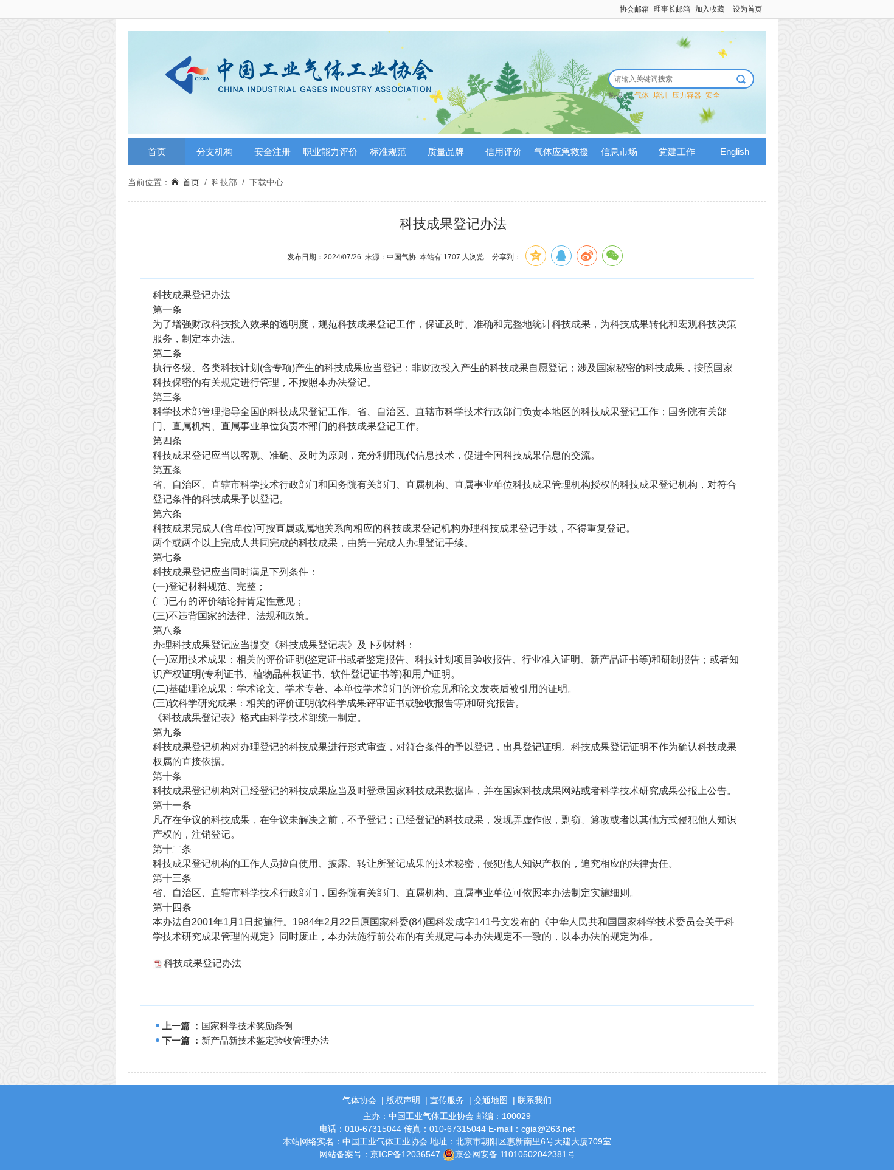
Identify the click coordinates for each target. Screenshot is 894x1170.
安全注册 (272, 151)
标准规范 (388, 151)
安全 (712, 95)
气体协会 (359, 1100)
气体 (641, 95)
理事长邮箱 (672, 9)
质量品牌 (446, 151)
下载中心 (266, 182)
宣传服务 (447, 1100)
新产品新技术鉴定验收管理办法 (265, 1040)
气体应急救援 (561, 151)
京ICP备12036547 (405, 1154)
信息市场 (619, 151)
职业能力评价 (330, 151)
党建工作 (677, 151)
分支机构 (214, 151)
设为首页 (747, 9)
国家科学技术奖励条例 (247, 1026)
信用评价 (503, 151)
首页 (157, 151)
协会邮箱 (634, 9)
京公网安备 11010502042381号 (515, 1154)
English (734, 151)
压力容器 (686, 95)
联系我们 (535, 1100)
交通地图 (491, 1100)
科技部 (224, 182)
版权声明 (403, 1100)
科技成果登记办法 (202, 963)
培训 (660, 95)
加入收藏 (709, 9)
